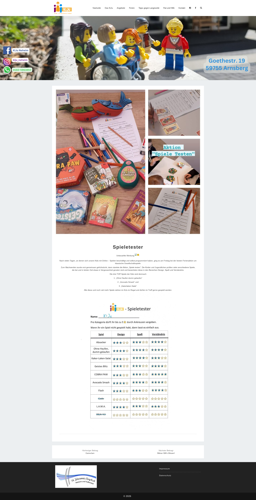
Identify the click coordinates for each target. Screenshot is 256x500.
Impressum (164, 469)
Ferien (132, 8)
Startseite (97, 8)
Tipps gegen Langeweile (149, 8)
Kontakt (182, 8)
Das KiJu (109, 8)
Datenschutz (165, 475)
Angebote (121, 8)
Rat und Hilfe (169, 8)
